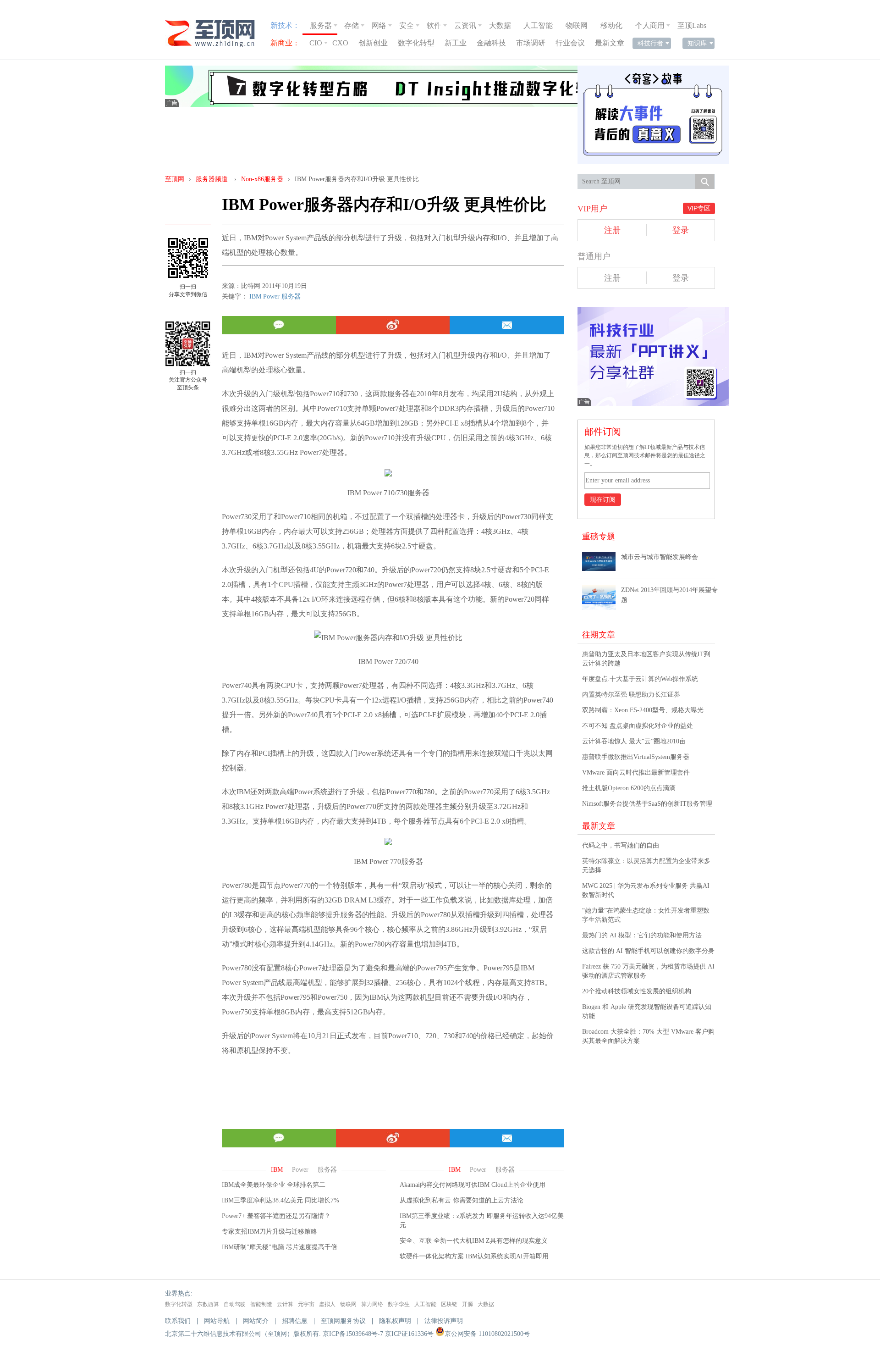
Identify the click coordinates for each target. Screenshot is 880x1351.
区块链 (449, 1304)
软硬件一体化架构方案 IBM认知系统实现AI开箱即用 (474, 1256)
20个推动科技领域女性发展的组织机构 (636, 991)
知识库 (697, 43)
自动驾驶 (235, 1304)
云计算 (285, 1304)
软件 (434, 25)
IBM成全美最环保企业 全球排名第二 (273, 1184)
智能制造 (261, 1304)
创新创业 (373, 43)
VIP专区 (699, 208)
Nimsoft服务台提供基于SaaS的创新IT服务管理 (647, 803)
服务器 (321, 25)
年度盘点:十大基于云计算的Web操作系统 (640, 679)
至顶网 (174, 179)
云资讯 (465, 25)
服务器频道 (212, 179)
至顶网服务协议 (343, 1321)
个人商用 (650, 25)
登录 (680, 230)
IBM (255, 296)
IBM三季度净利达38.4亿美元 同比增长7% (280, 1200)
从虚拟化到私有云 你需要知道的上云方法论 (461, 1200)
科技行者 (650, 43)
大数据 (500, 25)
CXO (340, 43)
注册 (612, 230)
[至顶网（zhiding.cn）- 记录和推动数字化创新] (214, 33)
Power (271, 296)
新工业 (456, 43)
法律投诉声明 (443, 1321)
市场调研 (530, 43)
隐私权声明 (395, 1321)
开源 (467, 1304)
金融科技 (491, 43)
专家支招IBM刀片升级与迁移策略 (269, 1231)
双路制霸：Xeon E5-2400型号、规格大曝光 (643, 710)
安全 (406, 25)
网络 (379, 25)
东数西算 (208, 1304)
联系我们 (178, 1321)
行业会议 (570, 43)
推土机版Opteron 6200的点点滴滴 (629, 788)
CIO (315, 43)
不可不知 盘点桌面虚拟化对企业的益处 (637, 725)
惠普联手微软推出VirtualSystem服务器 (635, 756)
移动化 (611, 25)
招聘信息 (295, 1321)
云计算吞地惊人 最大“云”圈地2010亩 (634, 741)
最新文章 (609, 43)
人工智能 (538, 25)
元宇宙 (306, 1304)
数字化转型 (416, 43)
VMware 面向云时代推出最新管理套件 (636, 772)
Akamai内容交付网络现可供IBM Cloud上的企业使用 (472, 1184)
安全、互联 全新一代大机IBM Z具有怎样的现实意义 (474, 1240)
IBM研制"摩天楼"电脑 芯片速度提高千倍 (279, 1247)
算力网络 (372, 1304)
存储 (351, 25)
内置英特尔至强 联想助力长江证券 (631, 694)
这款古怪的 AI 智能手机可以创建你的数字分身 (648, 950)
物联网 (577, 25)
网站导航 (217, 1321)
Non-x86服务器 (262, 179)
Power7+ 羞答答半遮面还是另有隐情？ (276, 1216)
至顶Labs (691, 25)
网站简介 (256, 1321)
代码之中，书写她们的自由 (620, 845)
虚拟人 (327, 1304)
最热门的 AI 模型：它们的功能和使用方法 (642, 935)
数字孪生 (399, 1304)
